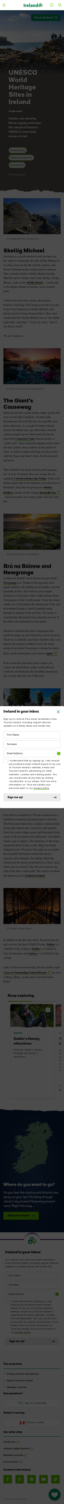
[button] (58, 712)
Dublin (36, 949)
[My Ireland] (52, 5)
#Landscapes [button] (17, 150)
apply (49, 653)
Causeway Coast (24, 439)
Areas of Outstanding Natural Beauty (25, 972)
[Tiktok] (55, 1479)
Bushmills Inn (48, 492)
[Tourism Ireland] (33, 5)
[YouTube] (43, 1479)
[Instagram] (19, 1479)
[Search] (60, 5)
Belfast (51, 944)
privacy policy (41, 788)
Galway (32, 953)
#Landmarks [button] (17, 165)
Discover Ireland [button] (18, 1215)
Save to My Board (43, 17)
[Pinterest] (31, 1479)
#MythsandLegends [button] (21, 158)
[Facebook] (7, 1479)
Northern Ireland (35, 875)
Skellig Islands (35, 282)
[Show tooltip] (59, 753)
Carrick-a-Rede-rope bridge (30, 478)
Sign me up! (15, 797)
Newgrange (10, 583)
